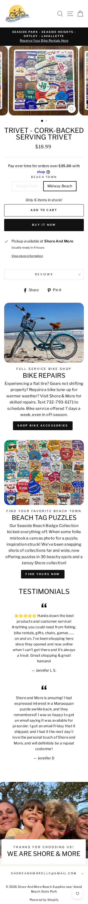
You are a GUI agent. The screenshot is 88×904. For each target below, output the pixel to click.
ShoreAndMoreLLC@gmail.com (44, 873)
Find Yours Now (42, 574)
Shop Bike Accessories (42, 425)
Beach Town (44, 177)
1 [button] (42, 121)
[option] (44, 36)
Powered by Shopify (44, 900)
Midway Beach (59, 186)
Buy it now (44, 224)
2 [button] (46, 121)
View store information (27, 256)
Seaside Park (27, 186)
